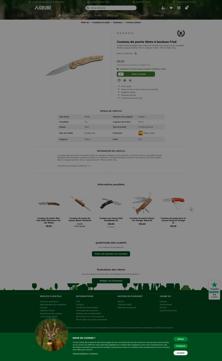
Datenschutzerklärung (80, 353)
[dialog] (111, 180)
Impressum (94, 353)
